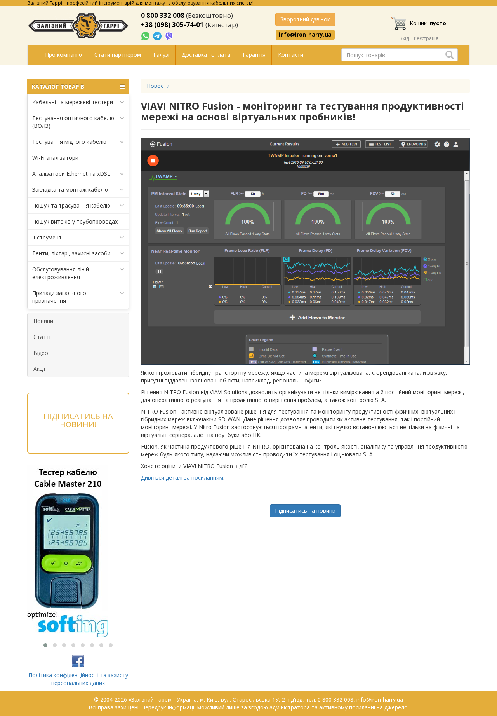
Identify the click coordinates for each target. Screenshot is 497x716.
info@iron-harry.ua (305, 34)
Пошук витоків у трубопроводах (75, 221)
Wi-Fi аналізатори (55, 157)
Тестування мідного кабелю (69, 141)
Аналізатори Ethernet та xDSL (71, 173)
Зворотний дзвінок (305, 19)
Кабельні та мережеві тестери (72, 102)
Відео (40, 352)
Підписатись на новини (305, 510)
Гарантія (254, 54)
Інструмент (47, 237)
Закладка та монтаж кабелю (70, 189)
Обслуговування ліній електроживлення (60, 273)
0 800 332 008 (162, 15)
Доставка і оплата (206, 54)
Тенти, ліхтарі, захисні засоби (71, 253)
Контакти (290, 54)
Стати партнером (117, 54)
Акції (39, 368)
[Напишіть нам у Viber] (169, 35)
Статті (41, 337)
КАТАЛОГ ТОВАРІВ (58, 86)
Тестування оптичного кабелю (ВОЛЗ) (73, 121)
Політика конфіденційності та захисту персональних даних (78, 678)
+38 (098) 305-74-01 (172, 24)
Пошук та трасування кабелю (71, 205)
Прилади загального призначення (59, 296)
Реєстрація (426, 38)
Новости (158, 85)
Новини (43, 321)
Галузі (161, 54)
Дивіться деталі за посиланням (182, 477)
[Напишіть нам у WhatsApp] (146, 35)
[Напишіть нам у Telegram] (158, 35)
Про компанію (63, 54)
